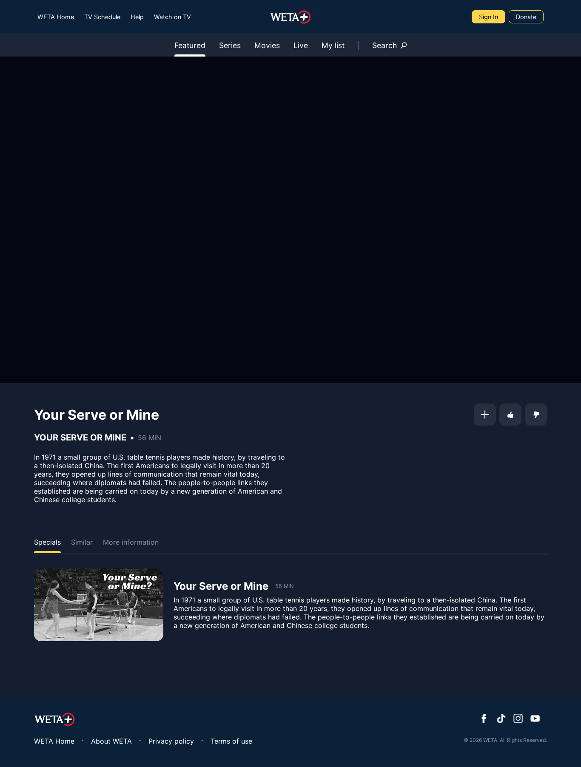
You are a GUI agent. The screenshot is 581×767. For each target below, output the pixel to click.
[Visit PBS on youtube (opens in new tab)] (535, 719)
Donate (526, 16)
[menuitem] (55, 17)
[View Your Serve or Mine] (98, 604)
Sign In (488, 16)
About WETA (111, 741)
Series (230, 45)
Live (300, 45)
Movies (267, 45)
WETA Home (55, 16)
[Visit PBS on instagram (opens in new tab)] (518, 719)
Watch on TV (172, 16)
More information (131, 542)
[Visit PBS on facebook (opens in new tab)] (484, 719)
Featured (189, 45)
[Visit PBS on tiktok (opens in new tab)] (501, 719)
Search (384, 45)
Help (137, 16)
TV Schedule (102, 16)
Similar (82, 542)
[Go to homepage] (290, 17)
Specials (47, 542)
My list (333, 45)
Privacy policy (171, 741)
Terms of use (231, 741)
